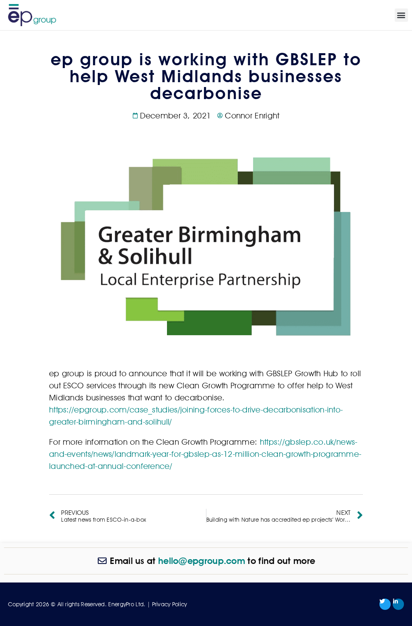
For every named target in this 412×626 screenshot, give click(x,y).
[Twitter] (385, 604)
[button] (401, 15)
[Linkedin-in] (398, 604)
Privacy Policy (169, 604)
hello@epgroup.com (201, 561)
